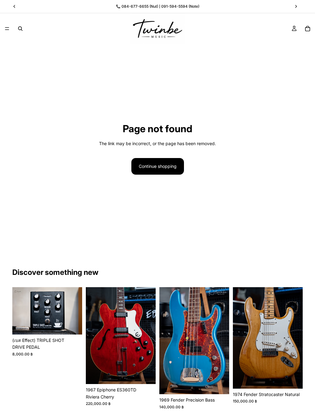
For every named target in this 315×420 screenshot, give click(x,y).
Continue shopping (158, 166)
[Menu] (7, 29)
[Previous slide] (19, 311)
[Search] (20, 28)
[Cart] (307, 28)
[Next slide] (75, 311)
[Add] (72, 325)
